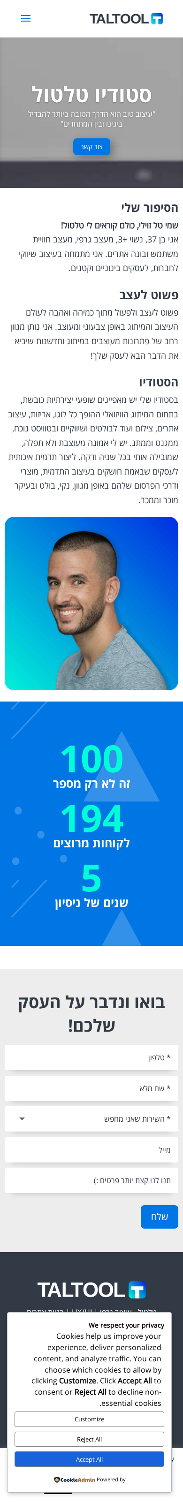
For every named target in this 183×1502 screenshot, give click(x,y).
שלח (159, 1216)
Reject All (89, 1439)
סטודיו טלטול (91, 94)
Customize (89, 1419)
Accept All (89, 1459)
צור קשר (92, 146)
